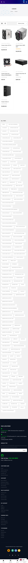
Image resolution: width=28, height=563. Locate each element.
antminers (15, 165)
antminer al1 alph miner (14, 127)
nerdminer (4, 386)
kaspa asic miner (5, 366)
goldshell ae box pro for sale (7, 315)
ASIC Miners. (14, 546)
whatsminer (22, 403)
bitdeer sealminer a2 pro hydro (18, 192)
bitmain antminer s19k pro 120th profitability (9, 209)
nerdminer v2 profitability (18, 390)
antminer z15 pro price (6, 165)
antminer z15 (4, 161)
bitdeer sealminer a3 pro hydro (7, 195)
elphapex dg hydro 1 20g (6, 281)
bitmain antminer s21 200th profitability (9, 223)
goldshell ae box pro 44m (20, 294)
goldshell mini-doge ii (16, 328)
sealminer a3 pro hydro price (18, 400)
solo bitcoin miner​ (14, 403)
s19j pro (3, 393)
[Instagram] (18, 555)
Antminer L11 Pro (5, 134)
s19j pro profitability (12, 393)
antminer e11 (4, 131)
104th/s (3, 124)
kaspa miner (4, 369)
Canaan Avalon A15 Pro (6, 45)
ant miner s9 (4, 127)
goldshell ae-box (17, 325)
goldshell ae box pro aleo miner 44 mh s (8, 304)
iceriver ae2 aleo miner (13, 335)
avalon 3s (22, 165)
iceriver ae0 (4, 335)
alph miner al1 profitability (13, 124)
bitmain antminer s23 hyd (6, 240)
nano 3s (4, 383)
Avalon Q (4, 182)
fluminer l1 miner (5, 287)
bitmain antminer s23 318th (17, 236)
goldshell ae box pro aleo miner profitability (9, 308)
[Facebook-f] (9, 555)
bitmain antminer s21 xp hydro (19, 233)
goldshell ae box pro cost (18, 311)
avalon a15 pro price (6, 168)
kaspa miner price (13, 369)
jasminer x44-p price (5, 362)
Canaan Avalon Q (5, 101)
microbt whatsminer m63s (17, 379)
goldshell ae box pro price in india (7, 318)
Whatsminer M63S (5, 407)
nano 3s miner (12, 383)
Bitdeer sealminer (14, 189)
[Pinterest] (12, 555)
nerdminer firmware (12, 386)
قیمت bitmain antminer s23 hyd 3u (8, 410)
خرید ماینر (22, 407)
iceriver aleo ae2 (15, 342)
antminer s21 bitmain (5, 148)
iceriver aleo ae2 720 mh (6, 345)
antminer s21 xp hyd (16, 148)
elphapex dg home (5, 267)
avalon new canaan (15, 178)
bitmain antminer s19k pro (6, 206)
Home (12, 11)
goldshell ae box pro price (19, 315)
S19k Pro (20, 393)
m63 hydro (13, 376)
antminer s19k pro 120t (17, 137)
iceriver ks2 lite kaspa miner (15, 349)
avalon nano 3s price (16, 175)
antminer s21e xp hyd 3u (17, 151)
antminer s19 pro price (6, 137)
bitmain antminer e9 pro (6, 199)
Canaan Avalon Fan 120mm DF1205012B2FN (6, 74)
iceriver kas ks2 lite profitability (19, 345)
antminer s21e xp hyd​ (5, 151)
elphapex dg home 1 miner (19, 274)
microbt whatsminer (5, 379)
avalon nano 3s (5, 175)
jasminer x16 (4, 359)
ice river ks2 (17, 332)
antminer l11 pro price (14, 134)
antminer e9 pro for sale (14, 131)
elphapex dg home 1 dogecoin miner (8, 270)
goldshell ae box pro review (6, 325)
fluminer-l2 (15, 291)
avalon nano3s (5, 178)
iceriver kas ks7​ (4, 349)
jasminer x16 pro (12, 359)
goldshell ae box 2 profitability (7, 294)
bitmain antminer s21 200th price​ (7, 219)
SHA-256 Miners (19, 43)
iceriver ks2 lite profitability (6, 352)
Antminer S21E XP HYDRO (6, 158)
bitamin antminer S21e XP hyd (7, 185)
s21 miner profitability (15, 396)
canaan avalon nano (6, 253)
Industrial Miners (5, 43)
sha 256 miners (4, 403)
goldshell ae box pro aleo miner (7, 301)
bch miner (19, 182)
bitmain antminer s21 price (20, 226)
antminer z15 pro (13, 161)
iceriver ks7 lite (17, 352)
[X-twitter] (15, 555)
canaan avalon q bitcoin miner (19, 253)
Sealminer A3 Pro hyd (5, 400)
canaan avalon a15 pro (6, 250)
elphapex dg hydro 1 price (18, 281)
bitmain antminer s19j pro (18, 199)
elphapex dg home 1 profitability (7, 277)
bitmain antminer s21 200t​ (17, 212)
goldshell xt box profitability (7, 332)
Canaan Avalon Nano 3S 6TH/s (21, 74)
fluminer (22, 284)
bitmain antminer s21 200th (7, 216)
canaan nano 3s (20, 257)
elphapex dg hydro (20, 277)
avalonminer (12, 182)
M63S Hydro (21, 376)
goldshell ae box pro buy (6, 311)
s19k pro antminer (5, 396)
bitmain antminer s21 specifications (8, 229)
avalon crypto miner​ (17, 168)
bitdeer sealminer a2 (5, 192)
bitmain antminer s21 (5, 212)
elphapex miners (15, 284)
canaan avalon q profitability (7, 257)
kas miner (14, 362)
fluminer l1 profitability (6, 291)
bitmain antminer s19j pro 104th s (8, 202)
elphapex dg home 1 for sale (6, 274)
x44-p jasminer (14, 407)
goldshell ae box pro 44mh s (7, 298)
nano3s (20, 383)
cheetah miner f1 (13, 260)
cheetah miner (4, 260)
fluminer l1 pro (13, 287)
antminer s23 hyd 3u (18, 158)
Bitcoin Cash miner (19, 185)
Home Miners (4, 99)
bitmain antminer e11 (19, 195)
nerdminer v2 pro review (6, 390)
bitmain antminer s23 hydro (7, 243)
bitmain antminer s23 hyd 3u (19, 240)
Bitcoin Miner (5, 189)
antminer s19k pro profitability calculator (9, 144)
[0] (24, 2)
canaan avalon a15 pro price (19, 250)
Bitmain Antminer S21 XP (6, 233)
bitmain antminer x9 (18, 243)
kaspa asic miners (15, 366)
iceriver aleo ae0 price (5, 342)
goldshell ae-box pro (5, 328)
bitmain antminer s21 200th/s (7, 226)
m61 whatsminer (5, 376)
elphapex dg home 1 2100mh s (17, 267)
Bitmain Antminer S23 (6, 236)
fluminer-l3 (22, 291)
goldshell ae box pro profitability (7, 321)
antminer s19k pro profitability (7, 141)
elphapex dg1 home (5, 284)
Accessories (4, 71)
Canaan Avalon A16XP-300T (20, 46)
